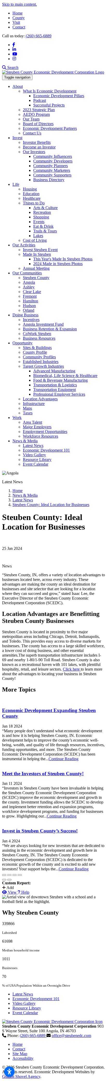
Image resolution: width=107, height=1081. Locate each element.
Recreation (42, 212)
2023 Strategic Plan (39, 110)
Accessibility (23, 1058)
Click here (72, 669)
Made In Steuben (37, 254)
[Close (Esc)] (4, 875)
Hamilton (30, 301)
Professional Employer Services (59, 394)
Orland (28, 310)
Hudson (29, 305)
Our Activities (23, 245)
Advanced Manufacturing (54, 371)
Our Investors (34, 152)
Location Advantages (40, 399)
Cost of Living (35, 240)
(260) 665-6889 (38, 36)
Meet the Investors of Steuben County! (43, 773)
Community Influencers (52, 156)
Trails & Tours (45, 231)
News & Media (25, 441)
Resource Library (37, 459)
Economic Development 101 (46, 450)
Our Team (31, 119)
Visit (16, 22)
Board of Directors (38, 124)
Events (38, 221)
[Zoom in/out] (20, 875)
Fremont (30, 296)
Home (17, 13)
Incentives (31, 319)
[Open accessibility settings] (9, 1071)
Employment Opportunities (45, 431)
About (17, 86)
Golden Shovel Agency (21, 1076)
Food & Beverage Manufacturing (60, 380)
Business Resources (39, 338)
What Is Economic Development (49, 91)
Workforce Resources (40, 436)
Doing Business (25, 315)
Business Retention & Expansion (50, 329)
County (18, 18)
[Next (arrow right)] (9, 879)
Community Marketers (51, 170)
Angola (29, 282)
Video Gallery (34, 455)
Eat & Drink (43, 226)
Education (31, 193)
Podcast (39, 100)
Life (15, 184)
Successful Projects (49, 105)
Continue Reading (63, 759)
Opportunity (22, 343)
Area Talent (32, 422)
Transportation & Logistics (55, 385)
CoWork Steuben (37, 333)
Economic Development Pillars (58, 96)
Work (17, 417)
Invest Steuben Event (40, 249)
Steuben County (36, 277)
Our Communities (27, 273)
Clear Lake (32, 291)
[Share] (9, 875)
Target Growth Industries (43, 366)
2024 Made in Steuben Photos (58, 263)
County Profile (35, 352)
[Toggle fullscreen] (14, 875)
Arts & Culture (45, 207)
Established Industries (40, 361)
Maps (27, 408)
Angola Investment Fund (43, 324)
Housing (30, 189)
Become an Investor (39, 147)
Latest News (33, 445)
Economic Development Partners (50, 128)
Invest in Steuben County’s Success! (40, 831)
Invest (17, 138)
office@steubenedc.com (71, 1035)
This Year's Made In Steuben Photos (62, 259)
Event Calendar (35, 464)
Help (24, 892)
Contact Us (32, 133)
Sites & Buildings (37, 347)
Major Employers (37, 427)
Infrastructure (34, 403)
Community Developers (52, 161)
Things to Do (34, 203)
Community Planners (50, 165)
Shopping (41, 217)
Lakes (38, 235)
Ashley (29, 287)
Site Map (19, 1053)
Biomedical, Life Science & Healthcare (65, 375)
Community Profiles (39, 357)
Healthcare (32, 198)
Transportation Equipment (54, 389)
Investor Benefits (37, 142)
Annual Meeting (36, 268)
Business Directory (48, 179)
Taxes (27, 413)
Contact (18, 27)
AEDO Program (36, 114)
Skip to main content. (19, 4)
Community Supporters (52, 175)
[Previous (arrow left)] (4, 879)
